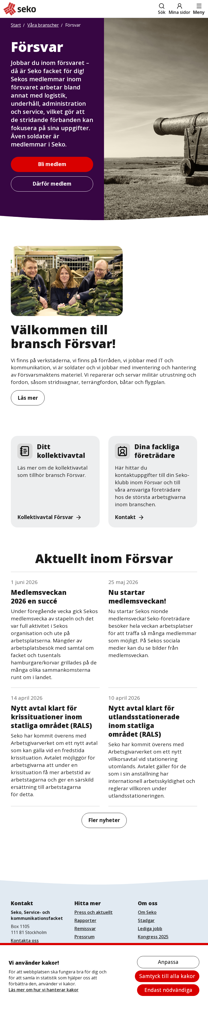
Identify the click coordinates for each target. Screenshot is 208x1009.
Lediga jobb (150, 929)
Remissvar (85, 929)
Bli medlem (52, 164)
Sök (161, 12)
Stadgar (146, 920)
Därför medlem (52, 183)
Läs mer (28, 397)
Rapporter (85, 920)
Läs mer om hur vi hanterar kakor (44, 990)
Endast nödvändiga (168, 990)
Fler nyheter (104, 820)
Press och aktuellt (93, 912)
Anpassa (168, 962)
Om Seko (147, 912)
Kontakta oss (25, 941)
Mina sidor (179, 12)
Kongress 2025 (153, 937)
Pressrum (84, 937)
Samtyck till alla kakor (167, 976)
